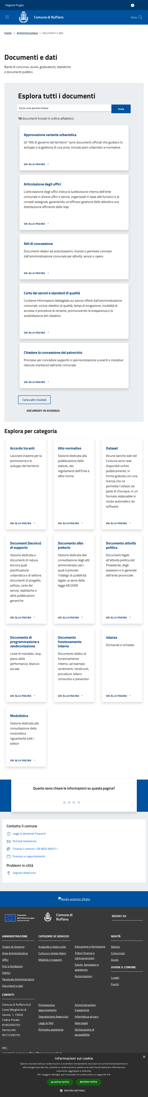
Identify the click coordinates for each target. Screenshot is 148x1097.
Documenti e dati (12, 986)
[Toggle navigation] (7, 17)
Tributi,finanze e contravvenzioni (85, 955)
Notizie (115, 947)
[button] (74, 1090)
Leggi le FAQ (46, 1023)
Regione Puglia (14, 5)
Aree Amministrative (15, 953)
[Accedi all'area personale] (133, 5)
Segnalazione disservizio (53, 1016)
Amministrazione (27, 33)
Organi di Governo (13, 947)
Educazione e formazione (90, 946)
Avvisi (114, 960)
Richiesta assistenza (50, 1029)
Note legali (81, 1023)
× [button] (144, 1057)
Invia (121, 109)
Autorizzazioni (83, 976)
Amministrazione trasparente (85, 1007)
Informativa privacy (87, 1016)
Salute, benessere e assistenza (87, 967)
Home (8, 33)
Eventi (115, 984)
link (108, 1074)
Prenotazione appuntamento (47, 1007)
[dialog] (74, 1075)
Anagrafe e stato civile (52, 947)
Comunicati (118, 953)
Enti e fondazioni (12, 966)
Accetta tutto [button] (60, 1082)
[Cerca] (140, 17)
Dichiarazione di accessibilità (84, 1032)
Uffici (5, 960)
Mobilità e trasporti (50, 960)
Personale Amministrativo (18, 979)
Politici (6, 973)
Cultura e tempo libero (52, 953)
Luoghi (115, 977)
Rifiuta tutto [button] (88, 1081)
